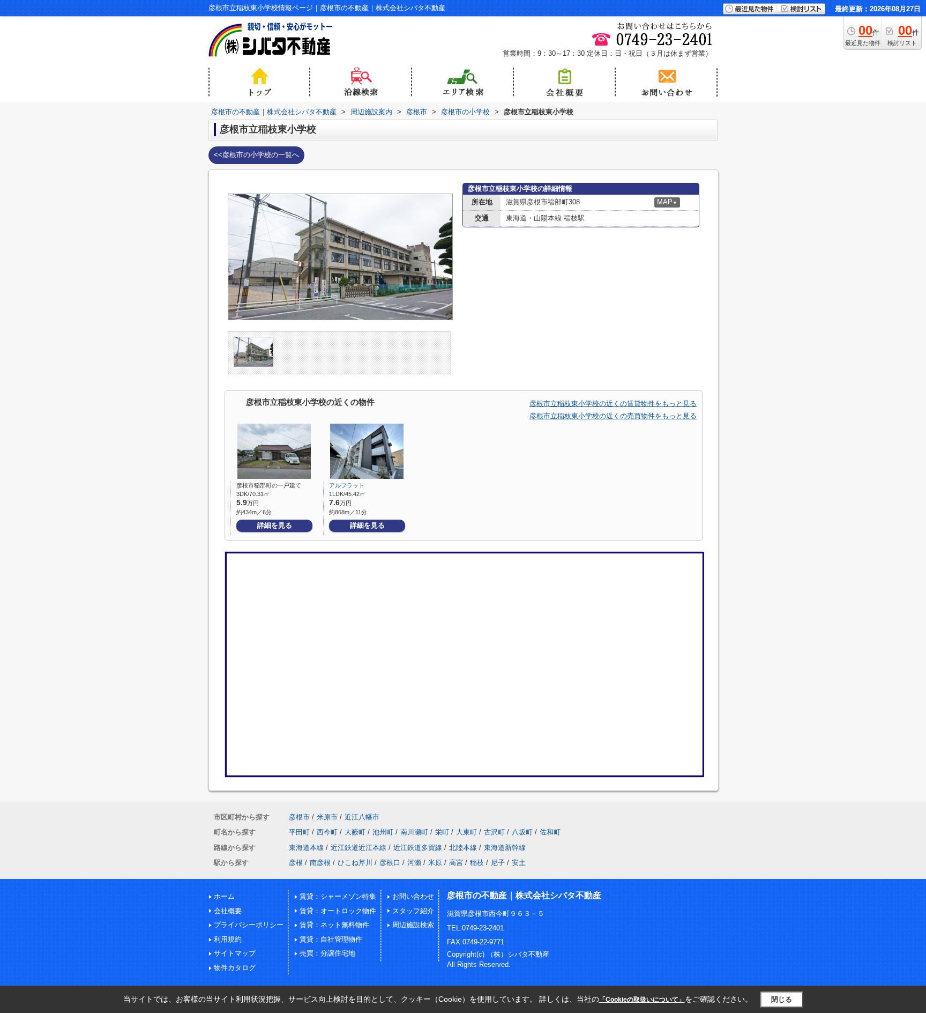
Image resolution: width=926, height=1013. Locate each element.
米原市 (327, 817)
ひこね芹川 (355, 863)
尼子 (498, 863)
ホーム (224, 896)
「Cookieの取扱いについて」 (642, 999)
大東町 (466, 832)
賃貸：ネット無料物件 (334, 925)
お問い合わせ (413, 896)
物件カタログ (235, 968)
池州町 (382, 832)
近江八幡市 (362, 817)
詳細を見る (274, 525)
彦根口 (389, 863)
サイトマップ (235, 953)
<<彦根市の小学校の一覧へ (256, 155)
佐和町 (550, 832)
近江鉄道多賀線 (417, 848)
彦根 (296, 863)
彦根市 (299, 817)
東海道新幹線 (505, 848)
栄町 (442, 832)
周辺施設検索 (413, 925)
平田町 (299, 832)
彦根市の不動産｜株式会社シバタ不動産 (524, 895)
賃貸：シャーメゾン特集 (338, 896)
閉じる (781, 999)
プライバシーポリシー (248, 925)
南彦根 (320, 863)
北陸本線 (463, 848)
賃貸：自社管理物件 (331, 939)
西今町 (327, 832)
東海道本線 (306, 848)
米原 (435, 863)
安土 (519, 863)
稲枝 (477, 863)
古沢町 (494, 832)
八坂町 (522, 832)
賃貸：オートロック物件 (338, 911)
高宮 (456, 863)
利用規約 (228, 939)
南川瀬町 (414, 832)
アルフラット (346, 485)
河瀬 (414, 863)
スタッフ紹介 (413, 911)
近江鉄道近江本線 (358, 848)
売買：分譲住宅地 (327, 953)
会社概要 (228, 911)
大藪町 (355, 832)
